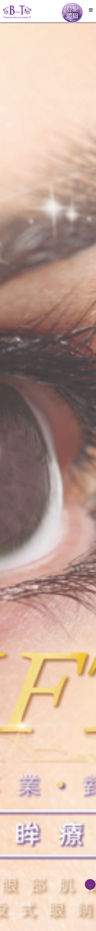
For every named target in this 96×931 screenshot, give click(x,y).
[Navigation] (91, 10)
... (90, 884)
